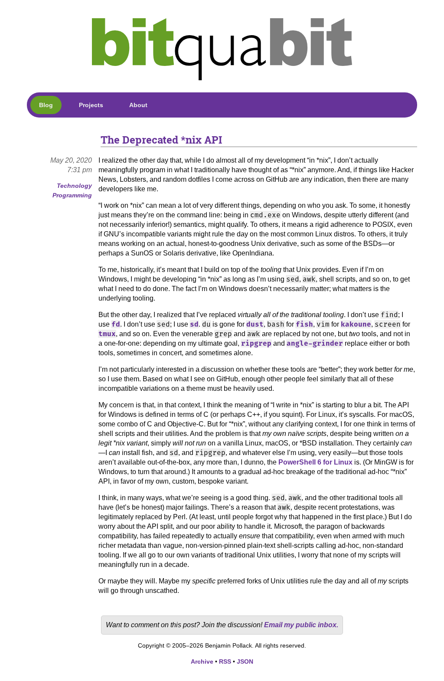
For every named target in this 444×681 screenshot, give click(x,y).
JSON (245, 661)
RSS (225, 661)
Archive (202, 661)
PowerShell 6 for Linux (315, 462)
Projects (91, 104)
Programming (72, 195)
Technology (74, 185)
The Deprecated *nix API (161, 140)
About (138, 104)
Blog (46, 104)
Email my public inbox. (301, 625)
